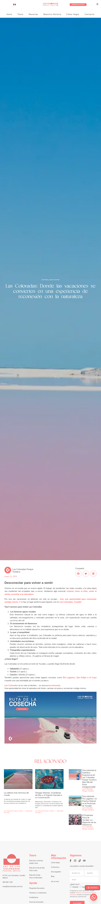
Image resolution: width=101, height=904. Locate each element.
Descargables (56, 872)
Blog (52, 876)
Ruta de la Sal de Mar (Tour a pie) (37, 869)
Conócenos (55, 867)
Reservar (33, 14)
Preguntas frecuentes (36, 888)
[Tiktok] (79, 860)
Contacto (90, 14)
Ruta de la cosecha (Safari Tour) (36, 862)
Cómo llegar (72, 14)
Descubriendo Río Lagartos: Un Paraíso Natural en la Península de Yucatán (89, 801)
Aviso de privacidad (36, 902)
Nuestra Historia (52, 14)
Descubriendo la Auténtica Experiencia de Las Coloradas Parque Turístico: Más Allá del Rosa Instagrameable (89, 778)
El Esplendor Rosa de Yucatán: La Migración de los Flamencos (89, 820)
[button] (78, 574)
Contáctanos (33, 897)
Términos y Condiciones (38, 893)
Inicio (9, 14)
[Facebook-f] (70, 860)
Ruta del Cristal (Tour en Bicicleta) (35, 876)
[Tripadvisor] (84, 860)
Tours (20, 14)
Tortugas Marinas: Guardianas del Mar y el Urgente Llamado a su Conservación (48, 795)
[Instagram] (75, 860)
